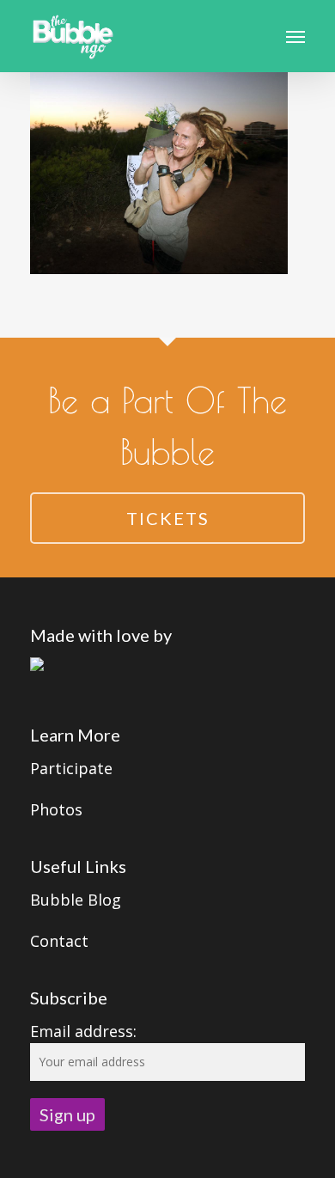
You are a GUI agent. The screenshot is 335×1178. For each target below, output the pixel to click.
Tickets (168, 518)
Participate (71, 768)
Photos (56, 809)
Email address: (83, 1031)
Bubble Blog (75, 899)
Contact (59, 941)
